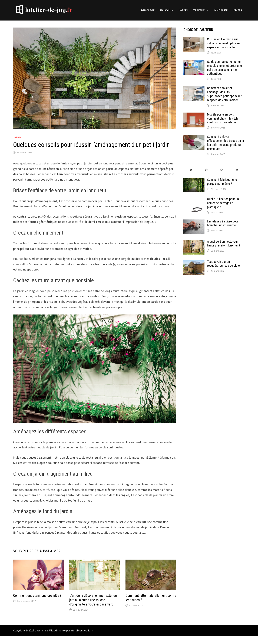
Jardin (183, 10)
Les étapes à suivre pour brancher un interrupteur (223, 223)
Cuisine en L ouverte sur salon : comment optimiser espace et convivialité (224, 43)
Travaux (199, 10)
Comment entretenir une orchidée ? (37, 595)
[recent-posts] (206, 170)
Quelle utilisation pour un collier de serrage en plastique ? (223, 203)
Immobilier (221, 10)
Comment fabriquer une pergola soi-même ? (222, 181)
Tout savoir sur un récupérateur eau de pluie (223, 264)
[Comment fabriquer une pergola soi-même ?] (193, 180)
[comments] (221, 170)
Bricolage (147, 10)
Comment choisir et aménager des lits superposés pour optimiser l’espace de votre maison (224, 94)
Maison (165, 10)
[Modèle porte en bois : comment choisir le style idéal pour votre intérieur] (193, 115)
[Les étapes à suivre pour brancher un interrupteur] (193, 222)
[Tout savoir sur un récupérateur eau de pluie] (193, 262)
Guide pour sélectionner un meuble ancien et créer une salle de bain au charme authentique (224, 68)
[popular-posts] (191, 170)
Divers (237, 10)
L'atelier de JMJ (44, 630)
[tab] (191, 170)
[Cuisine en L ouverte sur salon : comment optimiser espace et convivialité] (193, 40)
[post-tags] (237, 170)
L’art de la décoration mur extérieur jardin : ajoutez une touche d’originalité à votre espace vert (93, 599)
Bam (90, 630)
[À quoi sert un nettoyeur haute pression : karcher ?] (193, 242)
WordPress (77, 630)
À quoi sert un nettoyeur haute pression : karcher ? (223, 243)
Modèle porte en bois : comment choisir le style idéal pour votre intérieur (223, 118)
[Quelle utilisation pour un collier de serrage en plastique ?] (193, 199)
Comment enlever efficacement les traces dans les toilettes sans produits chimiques (225, 143)
